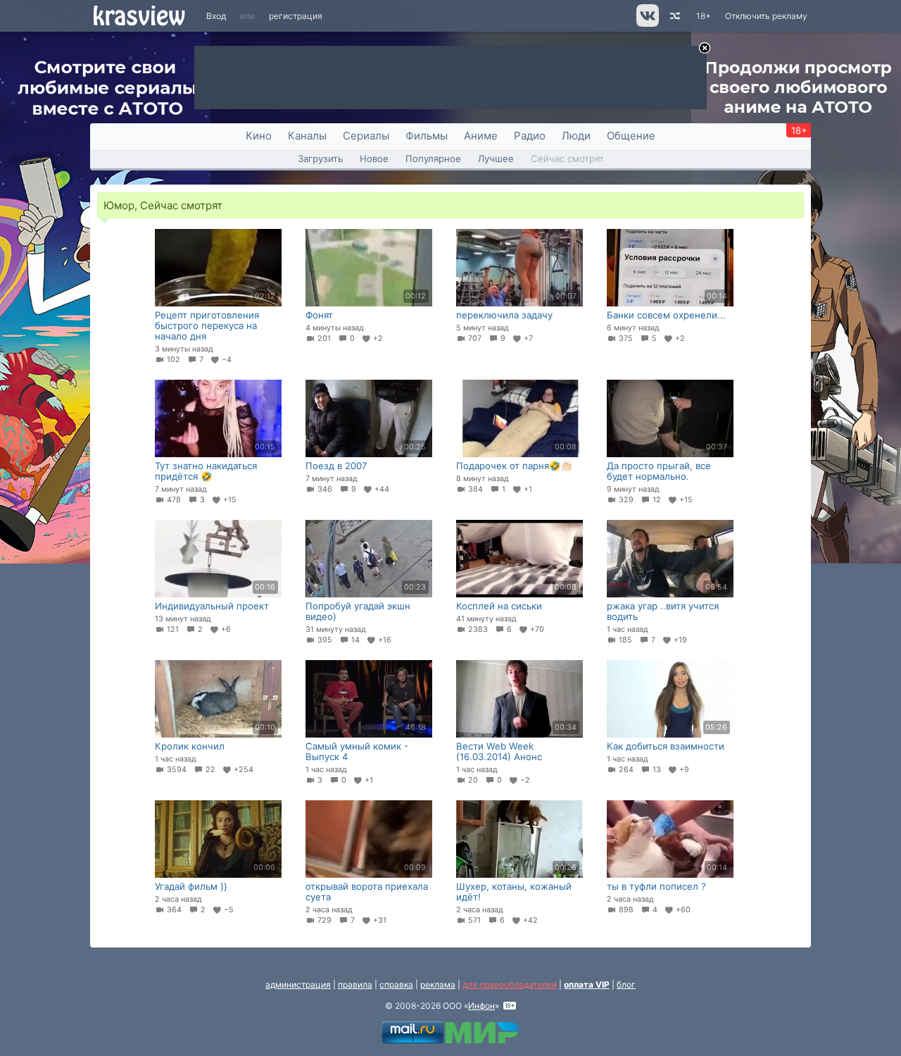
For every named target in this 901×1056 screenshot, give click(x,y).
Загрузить (320, 158)
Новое (374, 158)
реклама (437, 984)
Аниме (481, 135)
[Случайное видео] (674, 16)
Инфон (481, 1005)
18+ (703, 16)
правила (355, 984)
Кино (259, 135)
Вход (216, 16)
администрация (298, 984)
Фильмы (426, 135)
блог (626, 984)
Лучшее (496, 158)
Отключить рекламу (766, 16)
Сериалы (366, 135)
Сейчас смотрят (567, 158)
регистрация (295, 16)
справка (396, 984)
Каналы (307, 135)
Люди (576, 135)
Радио (530, 135)
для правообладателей (509, 984)
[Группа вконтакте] (646, 23)
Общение (631, 135)
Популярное (433, 158)
